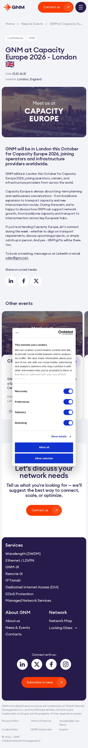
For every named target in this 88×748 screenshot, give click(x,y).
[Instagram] (65, 664)
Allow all (44, 447)
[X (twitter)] (36, 664)
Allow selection (44, 458)
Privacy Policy (10, 720)
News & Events (17, 627)
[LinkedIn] (22, 664)
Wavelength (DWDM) (23, 553)
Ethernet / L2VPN (19, 560)
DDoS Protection (19, 594)
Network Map (60, 620)
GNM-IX (12, 567)
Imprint (63, 729)
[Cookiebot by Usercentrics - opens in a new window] (58, 333)
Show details (59, 436)
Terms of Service (40, 720)
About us (12, 620)
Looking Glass (60, 627)
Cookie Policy (10, 729)
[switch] (68, 401)
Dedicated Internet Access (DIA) (31, 587)
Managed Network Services (28, 600)
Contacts (13, 634)
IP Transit (13, 580)
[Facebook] (51, 664)
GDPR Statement (41, 729)
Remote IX (14, 573)
